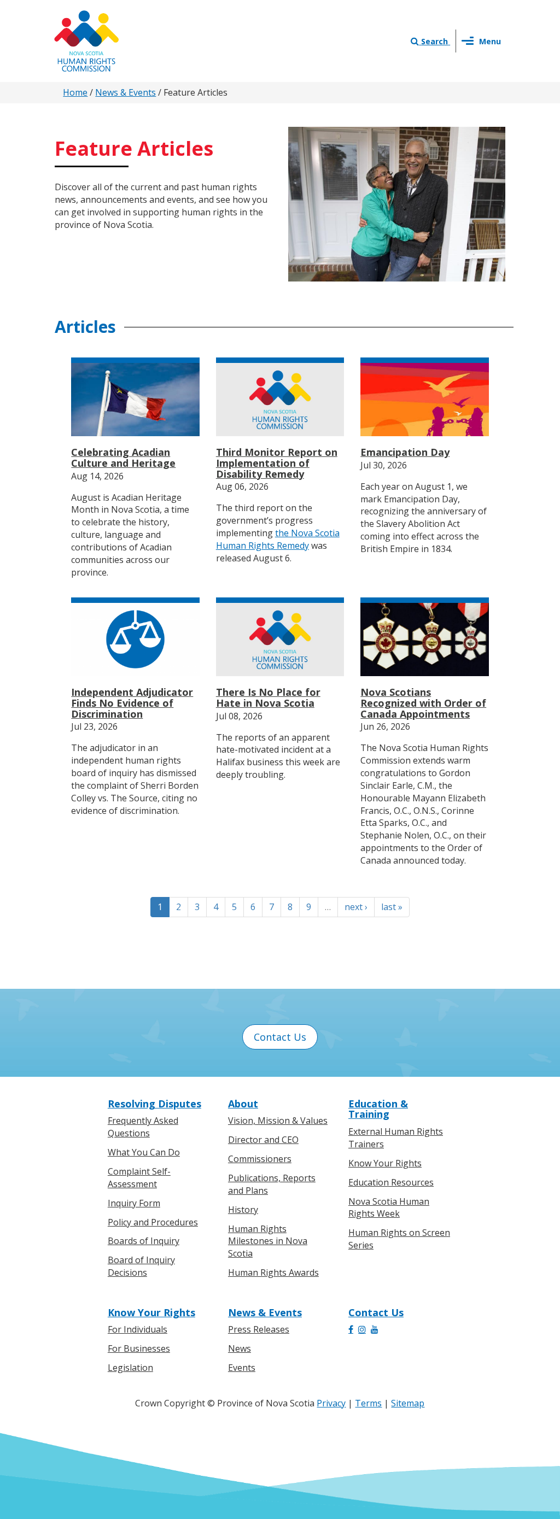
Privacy (331, 1403)
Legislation (130, 1368)
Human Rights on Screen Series (399, 1239)
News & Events (125, 92)
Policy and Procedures (153, 1222)
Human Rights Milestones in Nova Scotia (267, 1241)
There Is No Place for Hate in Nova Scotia (268, 697)
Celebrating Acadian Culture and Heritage (123, 457)
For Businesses (139, 1348)
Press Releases (258, 1329)
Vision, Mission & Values (278, 1121)
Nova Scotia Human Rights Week (388, 1207)
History (243, 1210)
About (243, 1103)
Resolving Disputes (154, 1103)
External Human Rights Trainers (395, 1137)
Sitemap (407, 1403)
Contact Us (280, 1036)
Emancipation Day (405, 452)
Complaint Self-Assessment (139, 1177)
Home (75, 92)
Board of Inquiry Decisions (141, 1266)
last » (391, 907)
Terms (368, 1403)
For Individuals (137, 1329)
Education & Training (378, 1109)
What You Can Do (144, 1152)
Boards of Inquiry (143, 1241)
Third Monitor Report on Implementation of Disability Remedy (276, 462)
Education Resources (391, 1182)
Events (241, 1368)
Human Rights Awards (273, 1272)
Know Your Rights (385, 1163)
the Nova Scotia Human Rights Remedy (278, 539)
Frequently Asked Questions (143, 1127)
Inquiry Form (134, 1203)
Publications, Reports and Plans (272, 1184)
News (239, 1348)
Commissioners (259, 1159)
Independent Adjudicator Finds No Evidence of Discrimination (132, 702)
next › (356, 907)
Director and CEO (263, 1140)
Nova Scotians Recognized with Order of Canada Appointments (423, 702)
